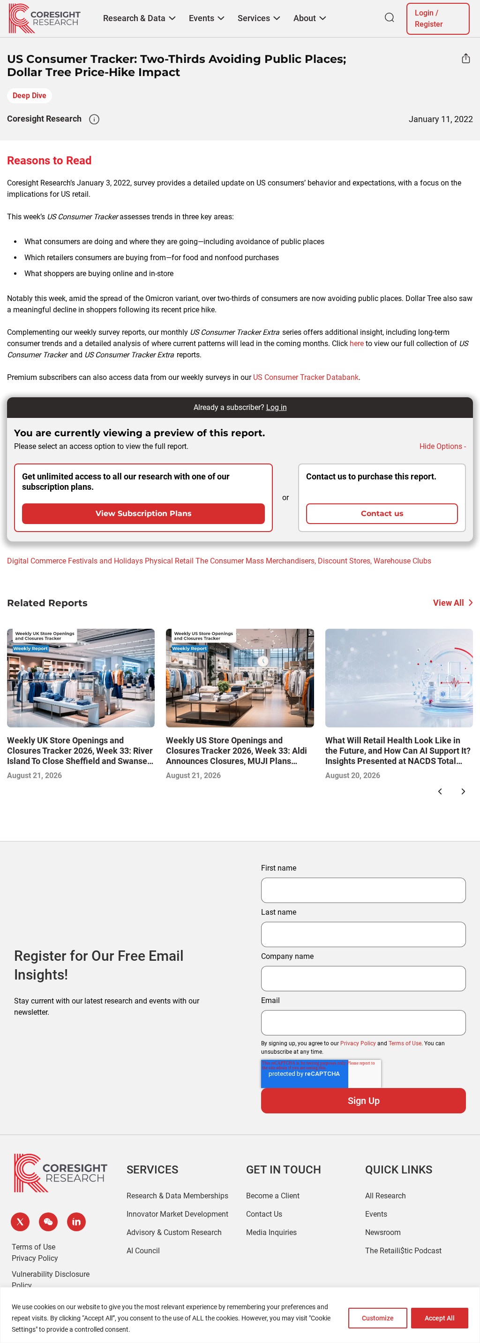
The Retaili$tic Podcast (403, 1250)
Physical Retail (169, 560)
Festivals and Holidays (105, 560)
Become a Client (273, 1195)
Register (429, 24)
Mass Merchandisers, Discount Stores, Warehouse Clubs (338, 560)
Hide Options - (443, 446)
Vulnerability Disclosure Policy (51, 1280)
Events (376, 1214)
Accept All (440, 1318)
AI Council (143, 1250)
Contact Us (264, 1214)
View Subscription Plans (144, 513)
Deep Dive (29, 95)
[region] (240, 1315)
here (357, 343)
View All (448, 603)
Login (424, 12)
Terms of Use (405, 1043)
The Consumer (219, 560)
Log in (276, 407)
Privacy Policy (358, 1043)
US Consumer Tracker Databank (306, 377)
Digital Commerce (36, 560)
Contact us (382, 513)
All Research (385, 1195)
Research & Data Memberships (177, 1195)
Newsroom (383, 1232)
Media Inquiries (271, 1232)
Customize (378, 1318)
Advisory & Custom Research (174, 1232)
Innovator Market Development (177, 1214)
